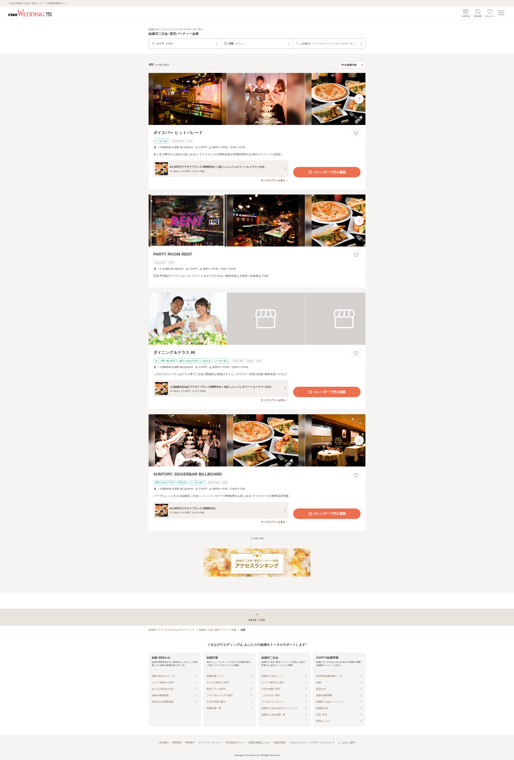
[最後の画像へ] (359, 99)
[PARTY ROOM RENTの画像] (257, 220)
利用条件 (190, 742)
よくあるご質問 (346, 742)
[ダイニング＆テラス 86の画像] (257, 319)
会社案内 (164, 742)
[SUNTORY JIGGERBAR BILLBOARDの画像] (257, 440)
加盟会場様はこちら (259, 742)
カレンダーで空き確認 (330, 172)
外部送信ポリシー (235, 742)
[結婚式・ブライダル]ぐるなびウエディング (171, 629)
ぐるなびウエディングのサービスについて (312, 742)
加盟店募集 (279, 742)
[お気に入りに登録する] (356, 133)
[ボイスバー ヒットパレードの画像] (257, 99)
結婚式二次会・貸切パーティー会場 (217, 629)
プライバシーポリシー (210, 742)
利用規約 (177, 742)
